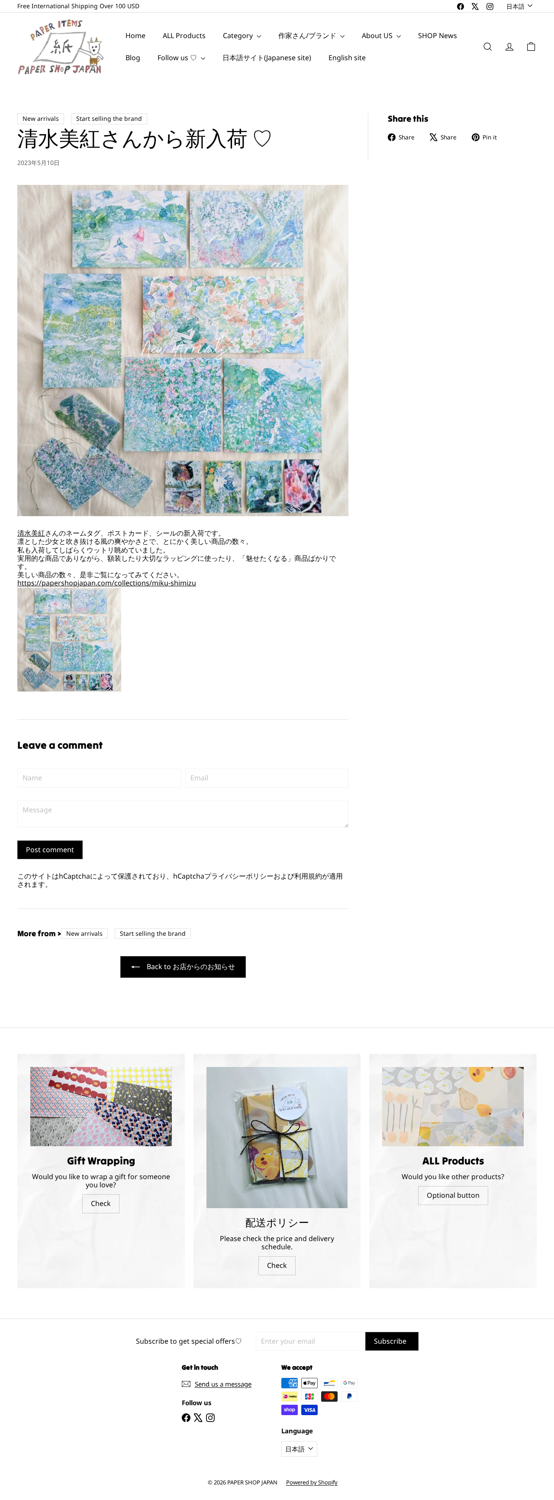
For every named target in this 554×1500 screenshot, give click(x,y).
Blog (133, 57)
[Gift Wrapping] (101, 1107)
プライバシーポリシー (239, 876)
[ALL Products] (453, 1107)
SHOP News (437, 35)
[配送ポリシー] (277, 1138)
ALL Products (184, 35)
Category (238, 35)
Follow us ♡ (178, 57)
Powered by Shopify (312, 1482)
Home (135, 35)
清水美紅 (31, 533)
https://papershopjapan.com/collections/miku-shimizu (106, 583)
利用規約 (308, 876)
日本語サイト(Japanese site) (266, 57)
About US (378, 35)
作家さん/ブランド (308, 35)
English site (347, 57)
